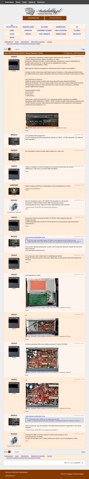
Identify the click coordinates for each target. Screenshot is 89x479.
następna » (17, 49)
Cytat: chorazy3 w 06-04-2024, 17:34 (35, 416)
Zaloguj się (32, 2)
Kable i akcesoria (61, 30)
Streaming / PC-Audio (44, 30)
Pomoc (18, 2)
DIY (77, 26)
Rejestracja (41, 2)
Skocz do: (66, 462)
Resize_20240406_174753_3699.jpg (36, 307)
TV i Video (77, 30)
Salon (12, 37)
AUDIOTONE (14, 185)
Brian (82, 474)
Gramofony (28, 30)
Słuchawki (44, 26)
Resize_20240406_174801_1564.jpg (36, 408)
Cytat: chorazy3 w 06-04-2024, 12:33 (35, 237)
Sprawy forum (61, 34)
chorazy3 (14, 56)
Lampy (12, 30)
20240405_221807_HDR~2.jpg (35, 127)
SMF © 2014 (15, 472)
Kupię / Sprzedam (44, 34)
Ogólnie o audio (28, 26)
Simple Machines (23, 472)
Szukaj (24, 2)
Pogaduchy (77, 34)
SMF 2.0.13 (8, 472)
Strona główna (9, 2)
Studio (12, 34)
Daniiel (70, 474)
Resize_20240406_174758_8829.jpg (36, 372)
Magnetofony (61, 26)
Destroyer (14, 200)
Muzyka (28, 34)
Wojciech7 (14, 134)
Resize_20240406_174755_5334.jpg (36, 336)
